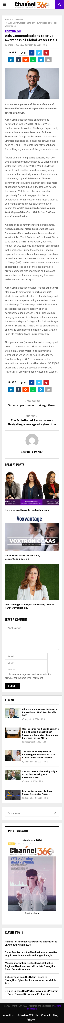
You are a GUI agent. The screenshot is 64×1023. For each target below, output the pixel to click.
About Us (8, 1015)
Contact (45, 1015)
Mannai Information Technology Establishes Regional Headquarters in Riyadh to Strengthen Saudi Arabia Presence (30, 966)
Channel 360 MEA (16, 45)
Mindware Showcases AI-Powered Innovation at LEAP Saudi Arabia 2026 (40, 712)
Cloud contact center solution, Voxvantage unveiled (22, 557)
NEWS (17, 31)
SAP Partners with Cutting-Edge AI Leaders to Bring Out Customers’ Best (39, 774)
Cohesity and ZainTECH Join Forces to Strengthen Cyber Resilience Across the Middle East (30, 980)
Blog (55, 1015)
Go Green (9, 31)
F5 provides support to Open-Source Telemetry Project (37, 792)
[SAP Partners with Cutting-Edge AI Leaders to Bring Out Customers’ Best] (13, 775)
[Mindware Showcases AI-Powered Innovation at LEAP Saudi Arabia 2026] (13, 713)
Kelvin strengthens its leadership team (27, 510)
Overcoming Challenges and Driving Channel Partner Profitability (30, 606)
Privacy (30, 1019)
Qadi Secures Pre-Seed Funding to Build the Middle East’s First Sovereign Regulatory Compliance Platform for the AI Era (40, 733)
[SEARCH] (55, 813)
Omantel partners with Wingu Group (32, 405)
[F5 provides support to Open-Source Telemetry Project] (13, 795)
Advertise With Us (27, 1015)
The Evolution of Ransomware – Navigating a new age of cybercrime (32, 422)
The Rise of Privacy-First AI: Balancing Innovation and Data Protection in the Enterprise (38, 754)
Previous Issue (32, 913)
